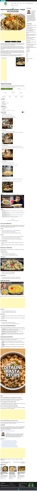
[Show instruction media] (22, 112)
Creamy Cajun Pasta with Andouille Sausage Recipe (4, 473)
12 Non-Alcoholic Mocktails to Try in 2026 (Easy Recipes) (31, 28)
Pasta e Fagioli (12, 230)
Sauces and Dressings (29, 3)
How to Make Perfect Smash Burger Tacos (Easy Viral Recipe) (31, 45)
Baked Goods (28, 51)
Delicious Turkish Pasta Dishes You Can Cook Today (21, 473)
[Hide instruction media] (24, 112)
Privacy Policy (12, 484)
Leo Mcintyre (10, 12)
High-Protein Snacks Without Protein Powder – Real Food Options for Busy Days (31, 35)
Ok (18, 489)
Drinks (15, 3)
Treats (16, 5)
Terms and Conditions (13, 485)
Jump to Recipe (8, 41)
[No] (35, 488)
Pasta (24, 3)
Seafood (12, 5)
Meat (21, 3)
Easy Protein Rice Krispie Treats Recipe (9, 430)
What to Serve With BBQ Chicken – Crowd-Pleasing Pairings (31, 30)
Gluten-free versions (3, 407)
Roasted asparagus (7, 344)
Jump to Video (14, 41)
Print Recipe (19, 41)
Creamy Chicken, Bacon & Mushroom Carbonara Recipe (12, 473)
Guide (18, 3)
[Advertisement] (13, 36)
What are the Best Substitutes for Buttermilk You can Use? (31, 38)
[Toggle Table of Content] (5, 81)
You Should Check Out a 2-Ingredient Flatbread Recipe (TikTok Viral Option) (31, 47)
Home (12, 3)
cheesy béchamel (8, 272)
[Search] (35, 4)
